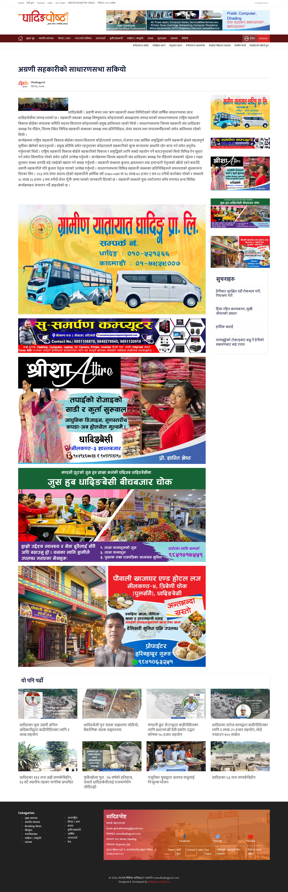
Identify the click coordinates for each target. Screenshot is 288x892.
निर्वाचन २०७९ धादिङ (107, 3)
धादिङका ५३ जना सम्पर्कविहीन (234, 777)
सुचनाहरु (162, 38)
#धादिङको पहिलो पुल (258, 46)
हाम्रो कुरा (30, 3)
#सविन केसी (239, 46)
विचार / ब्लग (64, 38)
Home (21, 3)
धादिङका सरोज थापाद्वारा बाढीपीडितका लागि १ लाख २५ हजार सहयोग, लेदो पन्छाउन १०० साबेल (240, 730)
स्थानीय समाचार (46, 38)
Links (50, 3)
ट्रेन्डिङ (252, 38)
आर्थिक (71, 834)
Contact (41, 3)
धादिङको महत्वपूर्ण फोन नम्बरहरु (81, 3)
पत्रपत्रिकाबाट (31, 834)
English (263, 38)
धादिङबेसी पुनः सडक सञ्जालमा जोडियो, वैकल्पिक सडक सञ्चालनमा (111, 727)
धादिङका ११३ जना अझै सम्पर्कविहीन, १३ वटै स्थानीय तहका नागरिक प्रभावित (46, 780)
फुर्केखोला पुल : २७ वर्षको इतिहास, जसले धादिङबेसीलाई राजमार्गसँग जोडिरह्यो (108, 782)
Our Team (60, 3)
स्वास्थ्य (174, 38)
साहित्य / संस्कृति (135, 38)
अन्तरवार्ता (100, 38)
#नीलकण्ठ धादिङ (140, 46)
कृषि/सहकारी (116, 38)
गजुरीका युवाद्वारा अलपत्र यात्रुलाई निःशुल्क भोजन (171, 780)
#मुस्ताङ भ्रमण (175, 46)
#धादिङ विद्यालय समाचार (219, 46)
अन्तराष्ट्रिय (72, 818)
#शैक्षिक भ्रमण (159, 46)
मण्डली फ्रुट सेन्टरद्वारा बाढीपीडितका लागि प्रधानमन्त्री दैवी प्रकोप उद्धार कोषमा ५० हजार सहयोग (173, 730)
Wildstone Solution (159, 882)
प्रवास (150, 38)
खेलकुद (28, 830)
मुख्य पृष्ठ (30, 38)
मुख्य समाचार (31, 818)
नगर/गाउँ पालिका (83, 38)
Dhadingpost (38, 82)
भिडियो (185, 38)
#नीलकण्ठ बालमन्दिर (195, 46)
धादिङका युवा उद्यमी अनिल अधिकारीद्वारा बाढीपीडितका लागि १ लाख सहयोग (44, 730)
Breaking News (33, 826)
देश (69, 842)
